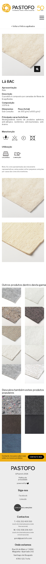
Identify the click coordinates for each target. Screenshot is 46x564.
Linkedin (23, 499)
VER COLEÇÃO (11, 405)
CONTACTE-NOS (36, 457)
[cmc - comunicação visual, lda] (28, 483)
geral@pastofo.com (23, 538)
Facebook (23, 495)
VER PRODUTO (11, 297)
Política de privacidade (22, 479)
